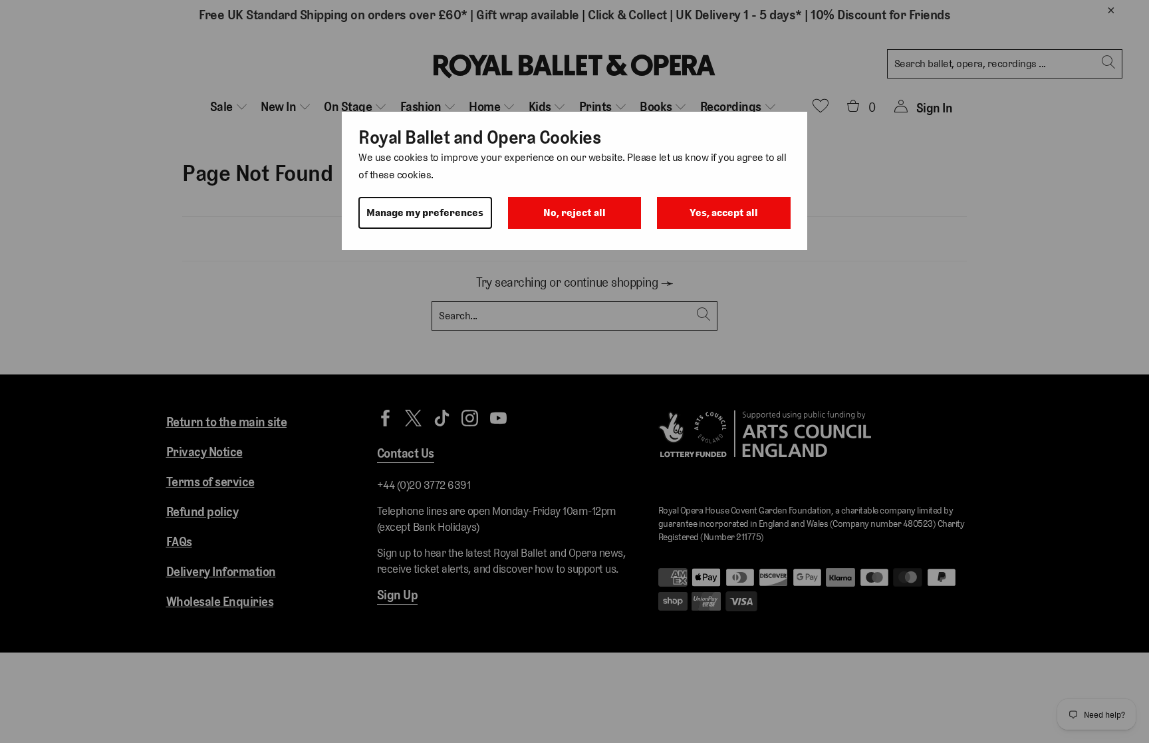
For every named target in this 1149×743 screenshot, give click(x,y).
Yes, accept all (724, 212)
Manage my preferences (424, 212)
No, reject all (574, 212)
